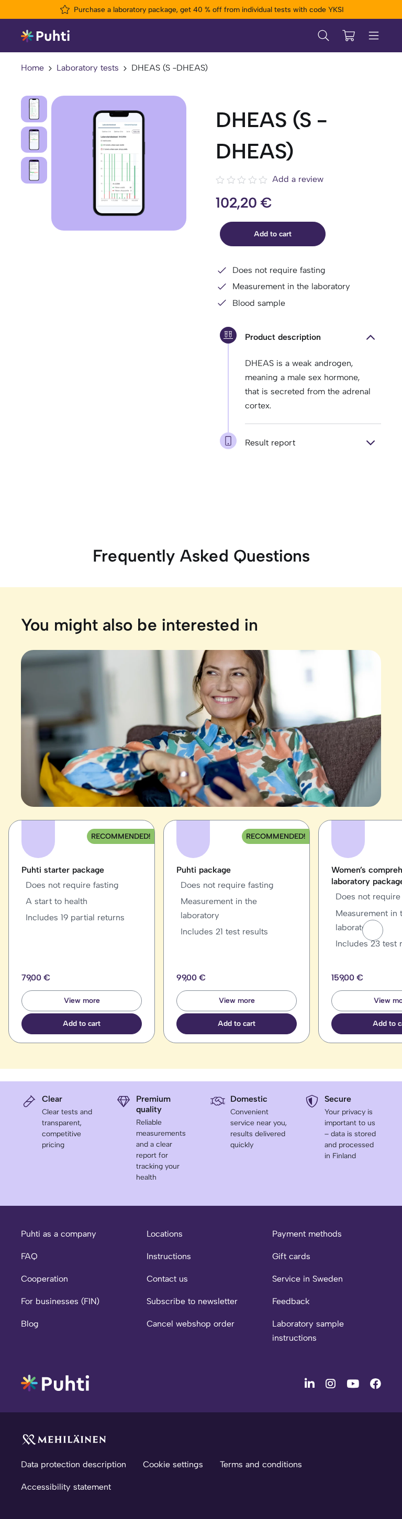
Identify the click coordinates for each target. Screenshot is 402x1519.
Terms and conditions (261, 1464)
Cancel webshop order (190, 1324)
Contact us (167, 1279)
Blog (30, 1324)
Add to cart (273, 234)
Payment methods (307, 1234)
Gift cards (291, 1256)
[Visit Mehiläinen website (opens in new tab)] (64, 1439)
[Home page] (45, 35)
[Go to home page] (55, 1382)
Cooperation (44, 1279)
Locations (165, 1234)
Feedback (291, 1301)
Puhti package (203, 870)
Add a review (297, 179)
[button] (372, 930)
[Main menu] (373, 35)
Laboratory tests (88, 68)
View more (82, 1000)
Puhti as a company (58, 1234)
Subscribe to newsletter (192, 1301)
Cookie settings (173, 1464)
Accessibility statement (66, 1487)
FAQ (29, 1256)
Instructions (169, 1256)
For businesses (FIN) (60, 1301)
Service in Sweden (307, 1279)
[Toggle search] (323, 35)
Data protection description (73, 1464)
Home (32, 68)
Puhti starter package (62, 870)
